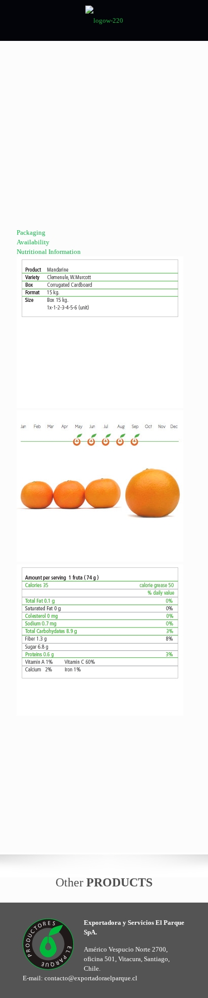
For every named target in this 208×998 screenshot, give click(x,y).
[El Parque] (104, 20)
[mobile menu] (194, 20)
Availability (33, 242)
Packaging (31, 232)
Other (104, 882)
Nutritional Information (49, 251)
